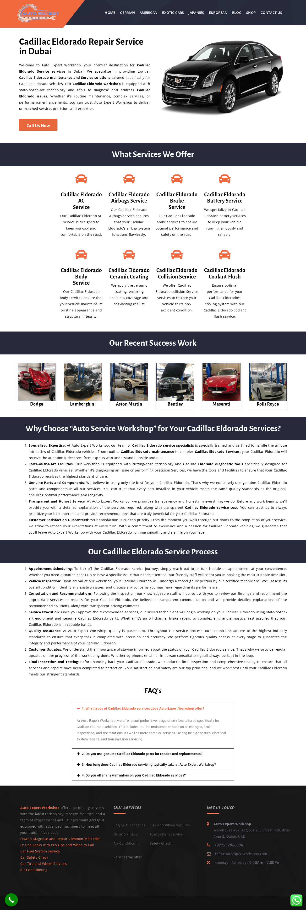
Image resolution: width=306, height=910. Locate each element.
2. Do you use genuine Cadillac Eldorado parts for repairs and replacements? (142, 754)
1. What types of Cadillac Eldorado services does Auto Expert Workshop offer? (143, 708)
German (127, 12)
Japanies (196, 12)
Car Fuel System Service (40, 851)
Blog (236, 12)
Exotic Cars (173, 12)
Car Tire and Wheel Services (43, 863)
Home (110, 12)
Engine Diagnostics (129, 825)
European (218, 12)
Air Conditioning (33, 869)
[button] (153, 708)
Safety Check (160, 843)
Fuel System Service (166, 834)
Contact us (271, 12)
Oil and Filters (125, 834)
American (148, 12)
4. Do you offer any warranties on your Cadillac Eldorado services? (134, 775)
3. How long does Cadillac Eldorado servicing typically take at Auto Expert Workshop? (149, 764)
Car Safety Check (34, 857)
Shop (251, 12)
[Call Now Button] (11, 899)
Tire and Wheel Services (170, 825)
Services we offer (128, 857)
